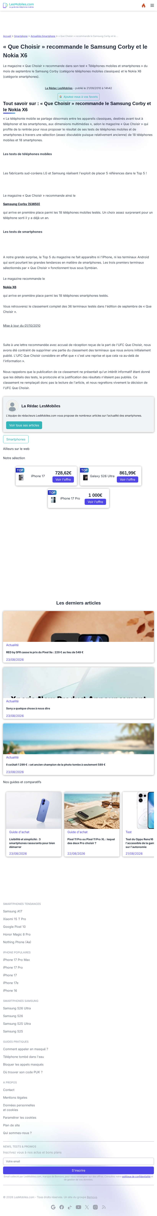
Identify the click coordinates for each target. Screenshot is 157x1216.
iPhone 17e (10, 983)
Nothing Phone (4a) (17, 942)
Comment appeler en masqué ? (25, 1049)
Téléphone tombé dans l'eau (23, 1057)
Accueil (7, 36)
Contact (8, 1090)
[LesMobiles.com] (18, 5)
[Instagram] (95, 1207)
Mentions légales (15, 1097)
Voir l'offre (63, 479)
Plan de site (11, 1125)
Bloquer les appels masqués (23, 1064)
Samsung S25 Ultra (17, 1024)
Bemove (92, 1197)
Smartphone (21, 36)
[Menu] (152, 5)
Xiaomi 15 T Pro (14, 919)
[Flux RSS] (103, 1207)
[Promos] (143, 5)
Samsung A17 (12, 911)
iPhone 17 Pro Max (16, 960)
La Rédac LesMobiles (59, 88)
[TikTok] (70, 1207)
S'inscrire (78, 1170)
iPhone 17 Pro (13, 967)
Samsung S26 (13, 1016)
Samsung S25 (13, 1031)
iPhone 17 (10, 975)
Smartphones (15, 439)
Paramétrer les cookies (19, 1117)
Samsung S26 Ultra (17, 1008)
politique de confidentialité (136, 1176)
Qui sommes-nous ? (17, 1133)
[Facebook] (61, 1207)
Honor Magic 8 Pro (17, 934)
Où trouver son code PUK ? (23, 1072)
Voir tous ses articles (24, 425)
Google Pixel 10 (14, 927)
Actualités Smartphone (43, 36)
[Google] (53, 1207)
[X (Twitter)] (86, 1207)
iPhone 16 (10, 990)
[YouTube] (78, 1207)
